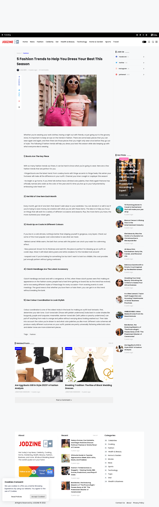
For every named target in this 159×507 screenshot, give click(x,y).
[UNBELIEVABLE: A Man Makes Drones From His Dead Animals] (119, 315)
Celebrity (49, 42)
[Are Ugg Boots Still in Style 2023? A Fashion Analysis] (39, 364)
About (129, 503)
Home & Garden (96, 42)
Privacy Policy (138, 503)
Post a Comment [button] (63, 400)
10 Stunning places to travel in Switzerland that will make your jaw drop (133, 208)
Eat (57, 42)
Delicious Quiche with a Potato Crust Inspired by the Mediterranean (133, 267)
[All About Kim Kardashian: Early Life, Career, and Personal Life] (119, 254)
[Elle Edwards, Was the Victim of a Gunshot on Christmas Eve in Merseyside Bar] (12, 35)
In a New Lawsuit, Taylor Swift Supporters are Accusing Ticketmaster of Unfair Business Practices (134, 298)
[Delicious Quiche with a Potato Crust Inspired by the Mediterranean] (119, 268)
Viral (108, 478)
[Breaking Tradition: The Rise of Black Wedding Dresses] (89, 364)
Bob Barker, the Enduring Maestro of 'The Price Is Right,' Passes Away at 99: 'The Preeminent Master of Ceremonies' (133, 331)
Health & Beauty (67, 42)
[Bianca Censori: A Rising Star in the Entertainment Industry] (119, 224)
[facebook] (137, 35)
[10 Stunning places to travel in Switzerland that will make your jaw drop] (119, 209)
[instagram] (143, 35)
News (32, 42)
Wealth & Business (114, 481)
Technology (82, 42)
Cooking (110, 444)
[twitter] (140, 35)
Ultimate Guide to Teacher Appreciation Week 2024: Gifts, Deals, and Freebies (83, 457)
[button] (144, 42)
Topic (109, 474)
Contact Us (120, 503)
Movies (109, 459)
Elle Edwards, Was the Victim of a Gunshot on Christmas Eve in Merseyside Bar (43, 35)
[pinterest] (146, 35)
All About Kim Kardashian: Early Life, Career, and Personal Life (133, 252)
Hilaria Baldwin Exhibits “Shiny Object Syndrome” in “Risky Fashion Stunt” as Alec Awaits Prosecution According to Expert (129, 177)
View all (110, 343)
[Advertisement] (79, 16)
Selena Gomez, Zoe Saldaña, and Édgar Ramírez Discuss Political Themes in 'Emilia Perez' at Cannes (84, 443)
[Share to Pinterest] (19, 101)
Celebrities (124, 159)
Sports (108, 42)
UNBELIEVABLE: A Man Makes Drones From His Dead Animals (133, 313)
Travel (116, 42)
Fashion (40, 42)
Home (25, 42)
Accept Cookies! (38, 496)
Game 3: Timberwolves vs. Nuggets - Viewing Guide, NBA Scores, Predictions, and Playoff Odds (84, 471)
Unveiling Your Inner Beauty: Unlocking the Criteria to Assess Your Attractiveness (133, 281)
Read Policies (16, 496)
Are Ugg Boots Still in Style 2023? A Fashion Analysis (133, 347)
